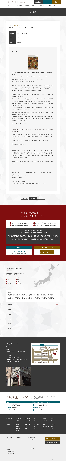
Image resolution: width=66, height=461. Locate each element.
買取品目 (8, 424)
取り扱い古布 (9, 418)
